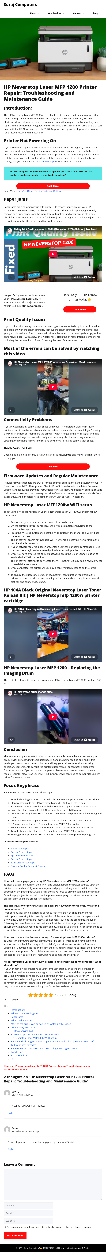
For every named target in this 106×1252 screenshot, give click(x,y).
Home (7, 1066)
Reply (10, 1113)
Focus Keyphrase (20, 1055)
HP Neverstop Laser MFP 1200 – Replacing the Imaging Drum (44, 1048)
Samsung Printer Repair (24, 862)
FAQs (13, 1059)
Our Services (54, 13)
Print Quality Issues (21, 1020)
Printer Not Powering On (24, 1013)
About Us (34, 13)
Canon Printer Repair (22, 852)
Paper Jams (17, 1016)
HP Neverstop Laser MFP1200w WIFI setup (34, 1037)
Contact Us (78, 13)
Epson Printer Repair (22, 855)
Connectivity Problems (23, 1027)
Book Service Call (23, 1030)
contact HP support (47, 161)
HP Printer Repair (20, 848)
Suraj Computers (20, 4)
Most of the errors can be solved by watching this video (41, 1023)
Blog (95, 13)
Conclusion (17, 1052)
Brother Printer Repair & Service (28, 866)
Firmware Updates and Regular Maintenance (35, 1034)
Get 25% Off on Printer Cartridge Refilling (40, 191)
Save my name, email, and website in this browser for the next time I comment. (50, 1227)
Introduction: (18, 1009)
